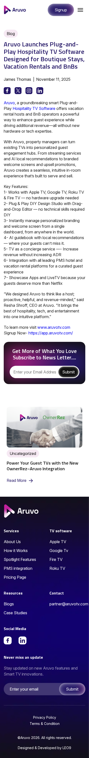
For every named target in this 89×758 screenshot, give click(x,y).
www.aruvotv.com (53, 327)
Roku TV (57, 568)
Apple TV (57, 541)
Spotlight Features (20, 559)
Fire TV (56, 559)
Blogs (9, 603)
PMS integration (18, 568)
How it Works (16, 550)
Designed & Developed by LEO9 (44, 748)
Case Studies (15, 612)
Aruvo (9, 102)
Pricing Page (15, 577)
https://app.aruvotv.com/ (50, 332)
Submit (72, 689)
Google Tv (58, 550)
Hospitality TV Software (34, 108)
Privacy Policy (44, 717)
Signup (61, 9)
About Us (12, 541)
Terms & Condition (45, 723)
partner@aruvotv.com (68, 603)
